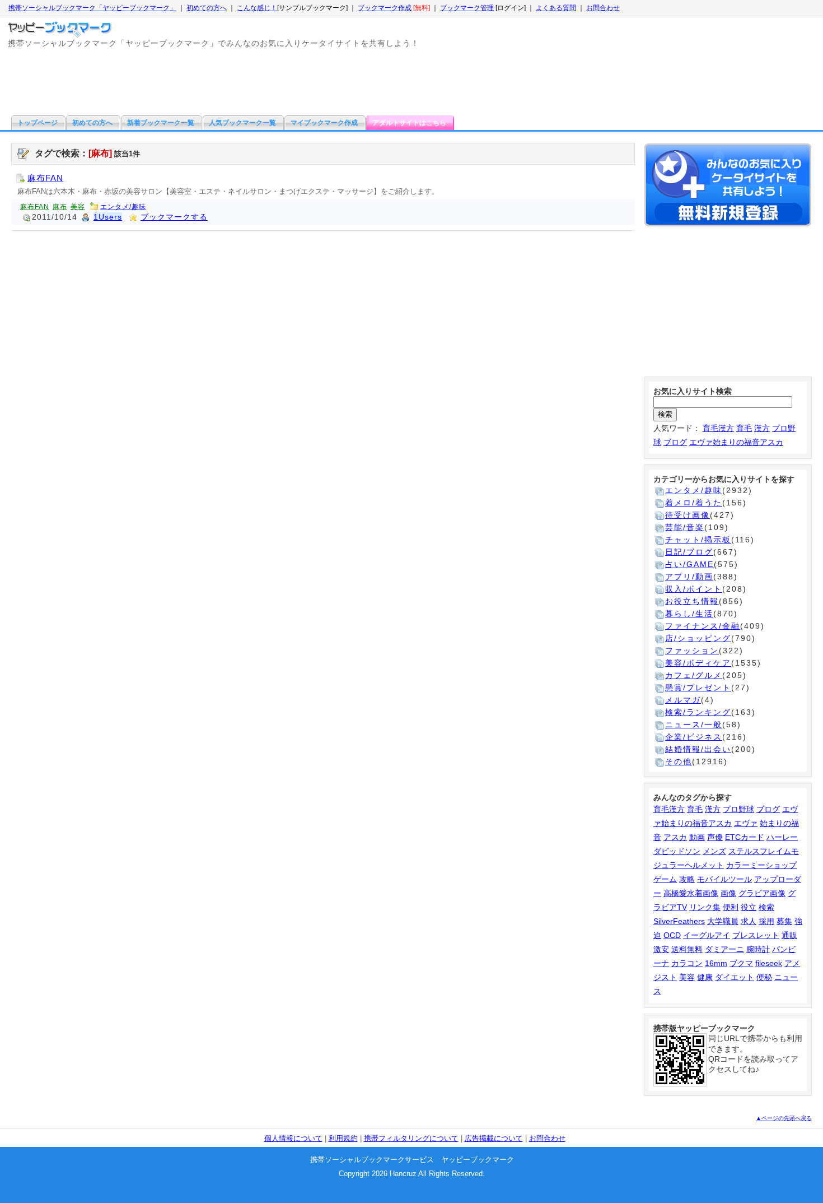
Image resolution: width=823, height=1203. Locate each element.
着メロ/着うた (693, 502)
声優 (715, 837)
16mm (716, 963)
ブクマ (741, 963)
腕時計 (758, 949)
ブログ (675, 442)
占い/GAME (689, 564)
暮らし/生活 (689, 613)
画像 (728, 893)
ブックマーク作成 (385, 8)
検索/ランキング (698, 712)
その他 (678, 761)
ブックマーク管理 (467, 8)
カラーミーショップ (761, 865)
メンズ (714, 851)
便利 (730, 907)
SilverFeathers (679, 921)
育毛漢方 (718, 428)
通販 (789, 935)
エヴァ (745, 823)
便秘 (764, 977)
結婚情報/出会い (698, 749)
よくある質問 (556, 8)
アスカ (675, 837)
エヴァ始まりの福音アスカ (736, 442)
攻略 (687, 879)
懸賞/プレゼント (698, 687)
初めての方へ (206, 8)
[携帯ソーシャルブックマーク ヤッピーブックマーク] (61, 26)
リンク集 (705, 907)
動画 (697, 837)
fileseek (768, 963)
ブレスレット (755, 935)
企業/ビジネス (693, 736)
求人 (748, 921)
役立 (748, 907)
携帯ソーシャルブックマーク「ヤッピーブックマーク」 (92, 8)
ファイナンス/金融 (702, 625)
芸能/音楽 (684, 527)
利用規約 (343, 1138)
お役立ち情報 (692, 601)
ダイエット (734, 977)
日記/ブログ (689, 551)
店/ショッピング (698, 638)
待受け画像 (687, 514)
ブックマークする (174, 216)
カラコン (687, 963)
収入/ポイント (693, 588)
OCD (672, 935)
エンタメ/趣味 (123, 207)
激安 (661, 949)
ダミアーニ (724, 949)
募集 (784, 921)
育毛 (744, 428)
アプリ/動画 (689, 576)
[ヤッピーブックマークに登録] (728, 186)
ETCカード (744, 837)
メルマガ (683, 699)
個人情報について (293, 1138)
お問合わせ (603, 8)
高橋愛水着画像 (690, 893)
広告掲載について (494, 1138)
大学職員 (722, 921)
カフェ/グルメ (693, 675)
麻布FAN (45, 178)
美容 (78, 207)
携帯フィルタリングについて (411, 1138)
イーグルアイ (706, 935)
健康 (705, 977)
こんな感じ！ (257, 8)
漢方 (762, 428)
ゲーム (665, 879)
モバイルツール (724, 879)
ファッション (692, 650)
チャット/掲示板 (698, 539)
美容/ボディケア (698, 662)
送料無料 (687, 949)
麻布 (60, 207)
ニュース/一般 (693, 724)
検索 (766, 907)
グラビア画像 (761, 893)
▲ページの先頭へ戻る (784, 1118)
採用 (766, 921)
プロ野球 (738, 809)
